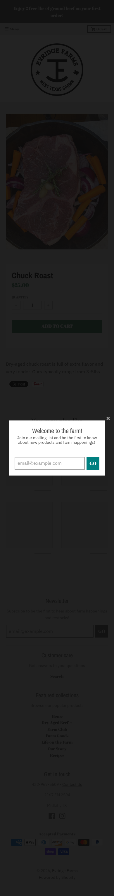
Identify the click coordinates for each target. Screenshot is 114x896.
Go (92, 463)
